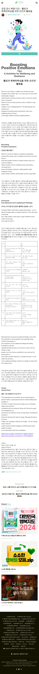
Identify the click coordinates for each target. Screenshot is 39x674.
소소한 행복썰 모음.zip (8, 569)
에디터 (12, 644)
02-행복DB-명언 (7, 623)
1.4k (11, 605)
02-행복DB (21, 621)
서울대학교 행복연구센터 (13, 14)
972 (11, 538)
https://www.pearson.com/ (13, 472)
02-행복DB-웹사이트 (9, 628)
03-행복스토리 (10, 630)
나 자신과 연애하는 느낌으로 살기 (12, 602)
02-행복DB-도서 (30, 621)
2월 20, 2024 (5, 605)
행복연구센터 (15, 646)
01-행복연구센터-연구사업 (10, 621)
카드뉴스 (5, 532)
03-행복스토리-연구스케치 (27, 632)
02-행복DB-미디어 (18, 623)
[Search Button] (37, 2)
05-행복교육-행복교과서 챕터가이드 (26, 639)
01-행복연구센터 (11, 616)
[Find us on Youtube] (19, 669)
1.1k (12, 571)
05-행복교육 (33, 637)
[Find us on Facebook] (16, 669)
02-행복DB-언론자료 (12, 626)
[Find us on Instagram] (21, 669)
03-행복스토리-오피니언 (11, 635)
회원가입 (23, 646)
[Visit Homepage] (19, 3)
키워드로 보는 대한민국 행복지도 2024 (13, 535)
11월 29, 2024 (5, 538)
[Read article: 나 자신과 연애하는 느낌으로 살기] (19, 588)
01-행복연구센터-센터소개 (28, 619)
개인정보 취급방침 (31, 641)
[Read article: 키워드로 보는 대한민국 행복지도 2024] (19, 521)
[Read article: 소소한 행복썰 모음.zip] (19, 554)
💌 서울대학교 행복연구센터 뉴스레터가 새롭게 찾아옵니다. (19, 648)
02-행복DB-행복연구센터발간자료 (25, 628)
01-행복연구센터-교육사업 (24, 616)
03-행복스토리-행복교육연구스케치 (10, 637)
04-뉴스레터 (25, 637)
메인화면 (6, 644)
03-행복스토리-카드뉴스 (26, 635)
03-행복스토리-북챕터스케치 (11, 632)
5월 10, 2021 (27, 14)
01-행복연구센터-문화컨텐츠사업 (11, 619)
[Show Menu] (2, 2)
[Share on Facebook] (19, 53)
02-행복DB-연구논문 (25, 626)
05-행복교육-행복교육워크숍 (9, 641)
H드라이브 (21, 641)
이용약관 (18, 644)
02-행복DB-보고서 (29, 623)
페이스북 (31, 644)
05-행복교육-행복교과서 (8, 639)
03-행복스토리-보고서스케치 (23, 630)
